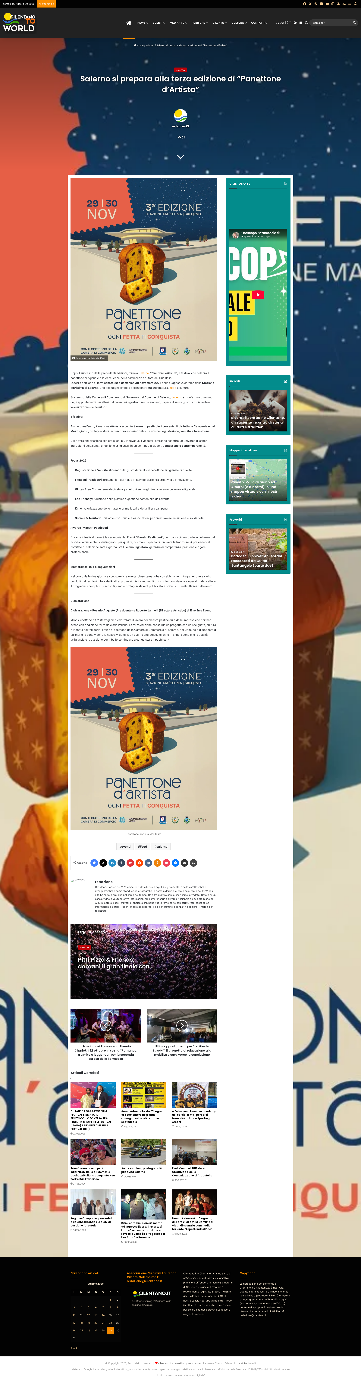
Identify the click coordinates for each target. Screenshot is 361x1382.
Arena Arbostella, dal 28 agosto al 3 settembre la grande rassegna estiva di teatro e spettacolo (143, 1116)
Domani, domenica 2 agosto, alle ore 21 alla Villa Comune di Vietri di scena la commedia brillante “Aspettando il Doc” (192, 1223)
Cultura (237, 22)
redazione (179, 126)
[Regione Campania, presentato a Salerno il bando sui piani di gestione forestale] (93, 1202)
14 (103, 1315)
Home (140, 45)
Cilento (218, 22)
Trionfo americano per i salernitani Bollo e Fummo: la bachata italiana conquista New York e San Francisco (93, 1173)
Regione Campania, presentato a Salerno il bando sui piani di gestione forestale (92, 1221)
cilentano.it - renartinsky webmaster (179, 1363)
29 (110, 1330)
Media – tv (177, 22)
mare (172, 388)
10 (74, 1315)
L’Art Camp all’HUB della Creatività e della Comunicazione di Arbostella (192, 1171)
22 (110, 1322)
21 (103, 1322)
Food (143, 846)
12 (88, 1315)
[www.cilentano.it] (20, 22)
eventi (125, 846)
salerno (150, 45)
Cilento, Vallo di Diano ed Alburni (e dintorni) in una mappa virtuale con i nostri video (254, 489)
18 (81, 1322)
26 (88, 1330)
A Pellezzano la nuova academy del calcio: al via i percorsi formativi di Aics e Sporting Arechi (194, 1116)
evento (177, 397)
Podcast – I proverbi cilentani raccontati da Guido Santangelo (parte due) (256, 561)
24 (74, 1330)
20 (95, 1322)
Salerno (144, 373)
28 (103, 1330)
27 (95, 1330)
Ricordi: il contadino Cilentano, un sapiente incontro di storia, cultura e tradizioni (258, 422)
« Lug (74, 1347)
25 (81, 1330)
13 (96, 1315)
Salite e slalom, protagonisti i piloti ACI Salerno (141, 1170)
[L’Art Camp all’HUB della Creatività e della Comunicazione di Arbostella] (194, 1152)
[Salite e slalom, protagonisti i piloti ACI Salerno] (143, 1152)
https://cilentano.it (245, 1363)
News (141, 22)
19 (88, 1322)
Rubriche (198, 22)
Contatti (258, 22)
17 (74, 1322)
